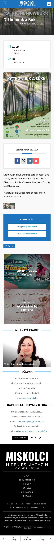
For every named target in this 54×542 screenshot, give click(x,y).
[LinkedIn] (30, 161)
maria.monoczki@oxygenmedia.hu (30, 431)
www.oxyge (22, 398)
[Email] (36, 161)
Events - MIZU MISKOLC (22, 24)
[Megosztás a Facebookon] (17, 161)
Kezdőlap (7, 24)
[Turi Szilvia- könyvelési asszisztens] (27, 351)
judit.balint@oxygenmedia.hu (30, 421)
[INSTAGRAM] (39, 437)
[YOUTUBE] (32, 437)
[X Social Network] (23, 161)
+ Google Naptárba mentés (27, 227)
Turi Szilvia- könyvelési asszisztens (20, 364)
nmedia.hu (33, 398)
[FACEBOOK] (36, 437)
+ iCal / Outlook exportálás (27, 234)
